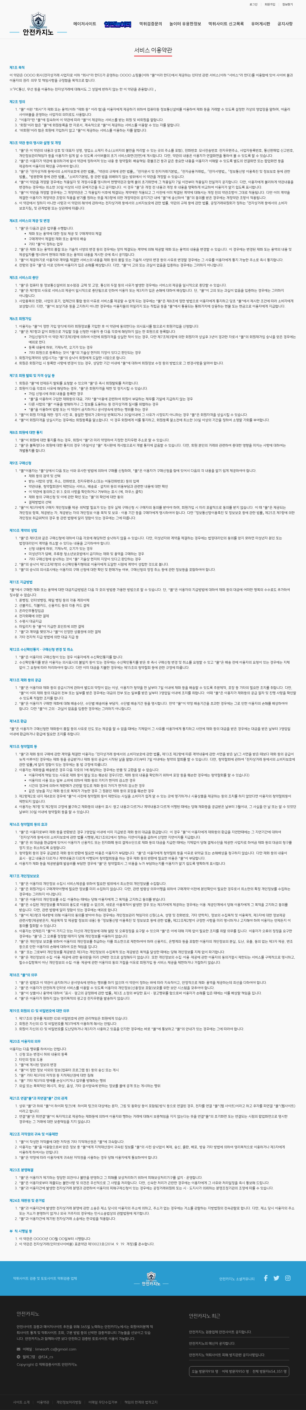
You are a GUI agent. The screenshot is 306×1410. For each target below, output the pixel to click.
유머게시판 (260, 24)
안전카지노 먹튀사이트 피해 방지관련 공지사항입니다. (227, 1355)
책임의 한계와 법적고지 (141, 1402)
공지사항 (285, 24)
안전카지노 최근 (204, 1316)
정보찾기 (287, 4)
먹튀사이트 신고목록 (226, 24)
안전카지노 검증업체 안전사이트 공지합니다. (220, 1332)
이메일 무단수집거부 (102, 1402)
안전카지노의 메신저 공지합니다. (212, 1343)
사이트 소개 (21, 1402)
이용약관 (43, 1402)
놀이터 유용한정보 (185, 24)
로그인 (253, 4)
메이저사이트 (84, 24)
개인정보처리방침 (68, 1402)
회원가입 (270, 4)
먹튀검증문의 (150, 24)
